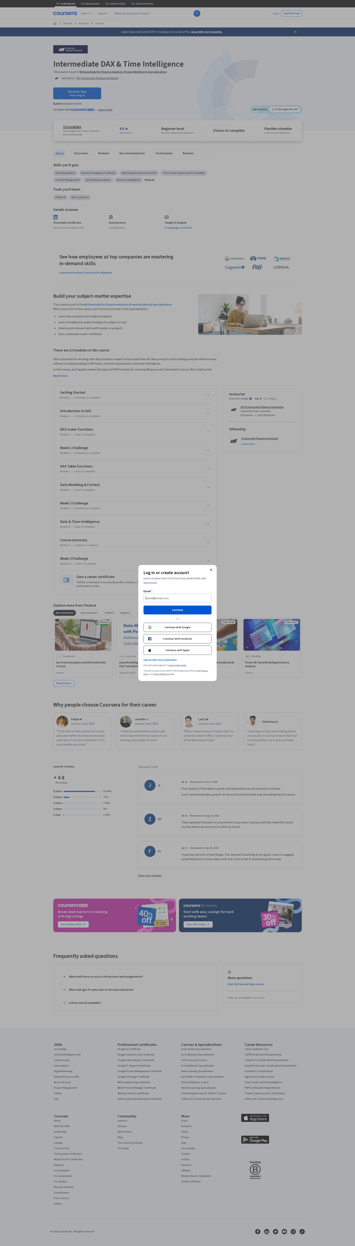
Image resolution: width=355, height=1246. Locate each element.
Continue (177, 610)
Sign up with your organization (160, 660)
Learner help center (177, 665)
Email (148, 591)
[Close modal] (211, 570)
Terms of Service (161, 674)
